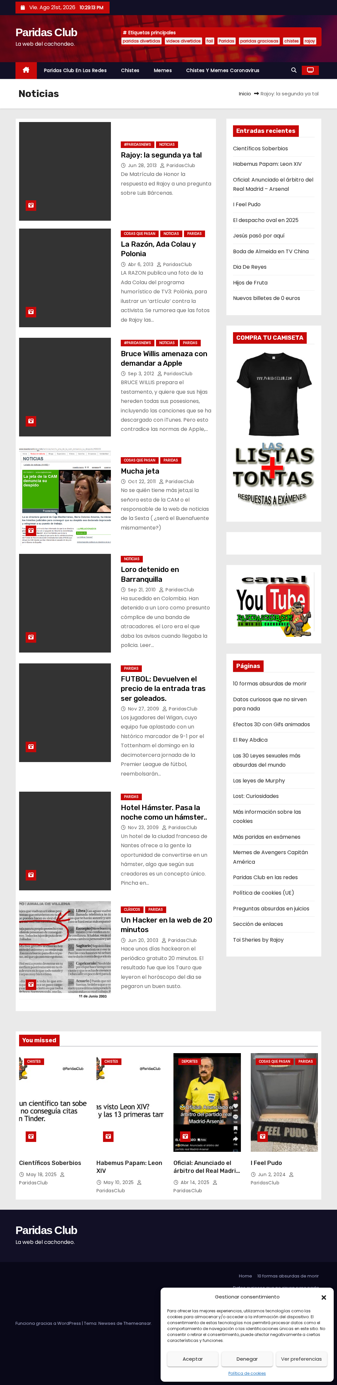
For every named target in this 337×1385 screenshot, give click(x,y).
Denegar (247, 1358)
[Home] (26, 70)
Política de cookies (247, 1373)
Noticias (167, 144)
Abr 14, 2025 (196, 1182)
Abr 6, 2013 (141, 264)
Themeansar (137, 1323)
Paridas (226, 41)
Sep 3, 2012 (142, 373)
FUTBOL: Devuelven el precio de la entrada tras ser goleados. (163, 689)
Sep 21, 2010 (143, 589)
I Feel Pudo (247, 204)
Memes (163, 70)
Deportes (190, 1061)
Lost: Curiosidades (256, 796)
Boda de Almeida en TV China (271, 251)
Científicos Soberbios (260, 148)
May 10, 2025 (120, 1182)
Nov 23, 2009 (144, 827)
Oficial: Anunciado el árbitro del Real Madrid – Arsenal (206, 1170)
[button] (324, 1297)
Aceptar (193, 1358)
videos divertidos (183, 41)
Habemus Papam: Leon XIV (267, 164)
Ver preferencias (301, 1358)
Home (245, 1276)
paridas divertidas (141, 41)
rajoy (310, 41)
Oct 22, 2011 (143, 481)
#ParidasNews (137, 144)
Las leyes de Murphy (259, 780)
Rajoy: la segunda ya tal (161, 155)
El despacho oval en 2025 (265, 220)
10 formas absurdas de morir (270, 683)
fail (210, 41)
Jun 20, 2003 (144, 940)
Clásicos (132, 909)
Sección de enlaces (258, 924)
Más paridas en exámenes (266, 837)
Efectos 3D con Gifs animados (271, 724)
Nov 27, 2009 (144, 708)
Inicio (245, 93)
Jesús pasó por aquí (259, 235)
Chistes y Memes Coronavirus (223, 70)
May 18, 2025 (42, 1174)
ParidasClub (180, 165)
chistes (291, 41)
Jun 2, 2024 (272, 1174)
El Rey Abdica (250, 740)
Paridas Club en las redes (75, 70)
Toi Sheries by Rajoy (258, 940)
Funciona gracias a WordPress (48, 1323)
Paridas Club (46, 32)
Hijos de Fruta (250, 282)
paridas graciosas (259, 41)
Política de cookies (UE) (263, 893)
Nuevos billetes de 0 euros (266, 298)
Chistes (130, 70)
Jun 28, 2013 (143, 165)
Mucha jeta (140, 471)
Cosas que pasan (139, 233)
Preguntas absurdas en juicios (271, 908)
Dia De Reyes (250, 267)
